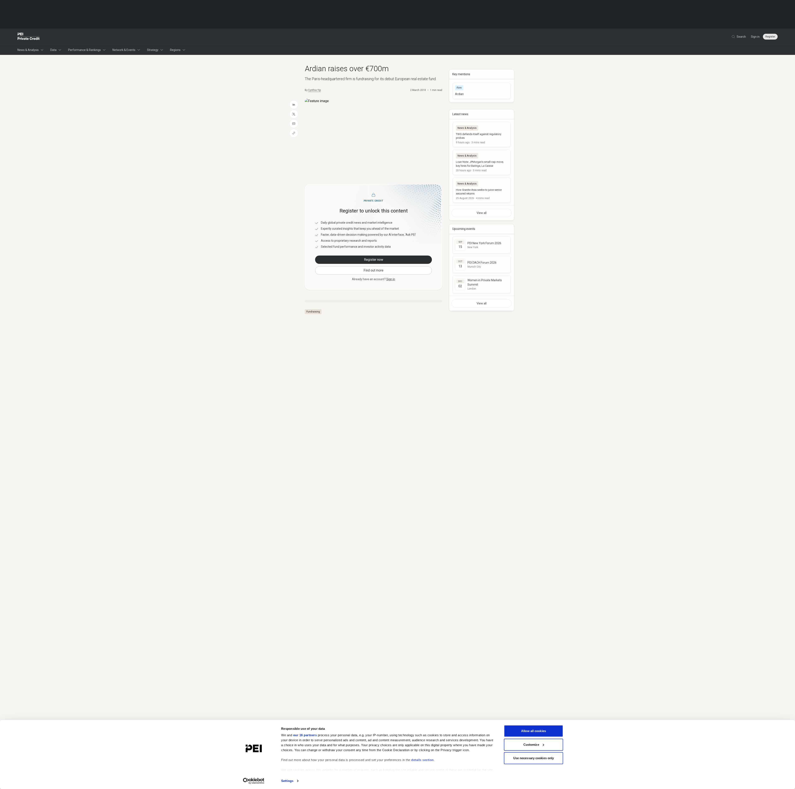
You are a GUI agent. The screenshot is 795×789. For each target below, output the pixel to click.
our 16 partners (305, 735)
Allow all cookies (533, 731)
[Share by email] (293, 123)
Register (770, 36)
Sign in (755, 36)
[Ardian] (482, 91)
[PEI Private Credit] (28, 37)
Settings (287, 781)
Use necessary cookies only (533, 758)
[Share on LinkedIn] (293, 104)
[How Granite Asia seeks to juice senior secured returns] (482, 190)
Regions (175, 50)
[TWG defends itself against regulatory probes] (482, 134)
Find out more (373, 270)
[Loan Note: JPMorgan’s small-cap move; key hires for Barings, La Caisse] (482, 162)
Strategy (152, 50)
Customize (531, 744)
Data (53, 50)
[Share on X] (293, 114)
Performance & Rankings (84, 50)
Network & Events (123, 50)
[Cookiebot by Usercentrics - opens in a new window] (254, 781)
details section (422, 760)
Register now (373, 260)
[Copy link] (293, 133)
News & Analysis (28, 50)
